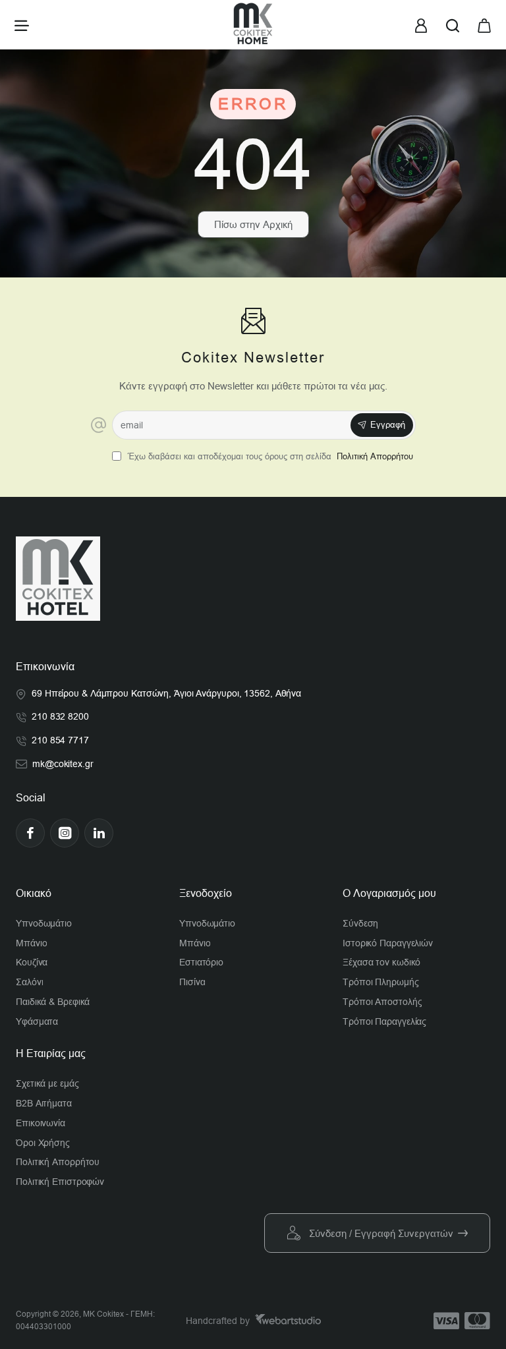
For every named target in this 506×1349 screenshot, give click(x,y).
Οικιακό (33, 893)
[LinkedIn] (98, 832)
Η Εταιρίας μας (51, 1053)
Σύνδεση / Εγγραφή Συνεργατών (381, 1233)
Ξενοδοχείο (205, 893)
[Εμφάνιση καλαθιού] (484, 24)
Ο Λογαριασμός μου (389, 893)
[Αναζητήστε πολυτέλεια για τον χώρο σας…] (452, 24)
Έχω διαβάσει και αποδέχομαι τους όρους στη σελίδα (269, 456)
